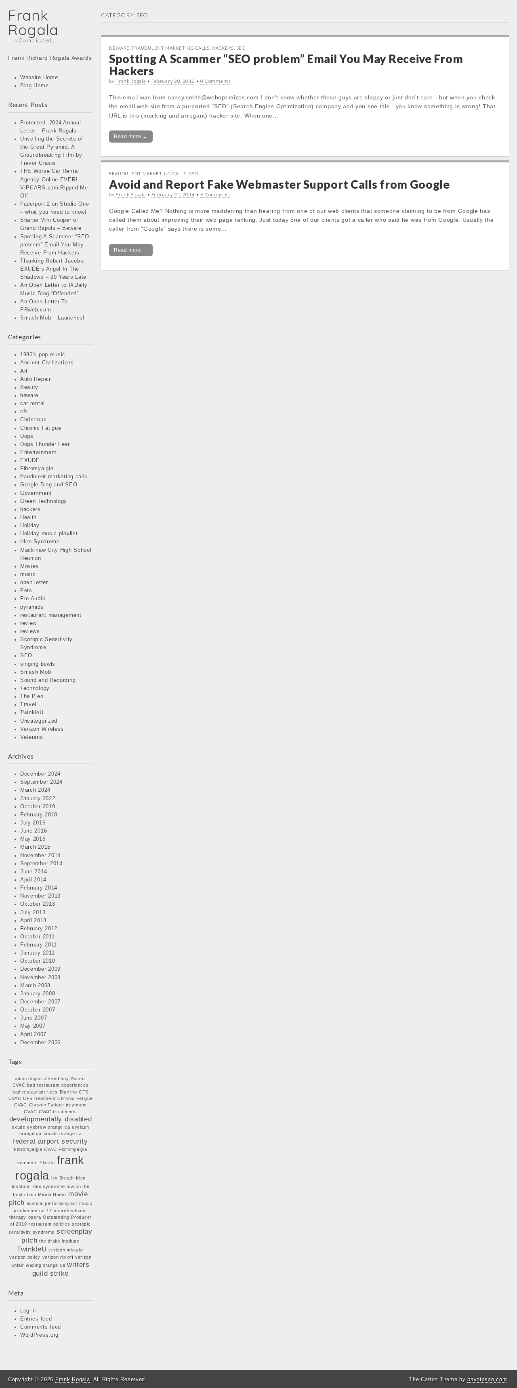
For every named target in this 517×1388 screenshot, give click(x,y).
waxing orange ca (45, 1265)
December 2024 (40, 774)
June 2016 (33, 831)
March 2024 (35, 790)
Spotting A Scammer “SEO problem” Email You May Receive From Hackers (54, 245)
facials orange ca (63, 1133)
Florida (47, 1162)
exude (18, 1127)
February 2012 (38, 929)
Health (28, 517)
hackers (30, 509)
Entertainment (38, 452)
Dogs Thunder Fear (45, 444)
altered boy (56, 1078)
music (28, 574)
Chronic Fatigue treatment (58, 1104)
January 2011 (37, 953)
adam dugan (28, 1078)
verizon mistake (66, 1249)
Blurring (68, 1091)
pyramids (32, 607)
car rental (32, 403)
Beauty (29, 387)
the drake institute (59, 1241)
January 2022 (37, 798)
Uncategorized (38, 721)
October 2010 (37, 961)
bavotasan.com (487, 1379)
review (28, 623)
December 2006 (40, 1042)
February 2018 (38, 815)
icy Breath (62, 1178)
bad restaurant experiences (57, 1085)
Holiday (30, 525)
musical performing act (52, 1203)
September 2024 (41, 782)
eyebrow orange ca (48, 1127)
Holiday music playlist (49, 533)
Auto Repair (35, 379)
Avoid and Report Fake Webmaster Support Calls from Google (279, 184)
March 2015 (35, 847)
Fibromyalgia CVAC (35, 1149)
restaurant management (51, 615)
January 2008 (37, 994)
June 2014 (33, 872)
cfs (24, 411)
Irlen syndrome (48, 1186)
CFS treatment (39, 1098)
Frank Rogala (33, 22)
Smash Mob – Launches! (52, 318)
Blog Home (34, 85)
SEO (26, 655)
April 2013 (33, 920)
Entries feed (36, 1319)
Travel (28, 704)
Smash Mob (35, 672)
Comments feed (40, 1327)
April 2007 (33, 1034)
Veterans (31, 737)
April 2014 (33, 880)
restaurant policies (49, 1224)
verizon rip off (58, 1257)
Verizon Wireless (42, 729)
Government (36, 493)
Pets (26, 590)
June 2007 (33, 1018)
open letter (34, 582)
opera (34, 1217)
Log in (28, 1311)
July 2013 (32, 912)
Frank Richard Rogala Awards (50, 58)
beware (29, 395)
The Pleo (32, 696)
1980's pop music (42, 355)
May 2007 (33, 1026)
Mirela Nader (52, 1194)
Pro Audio (32, 598)
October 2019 (37, 807)
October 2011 (37, 937)
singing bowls (37, 664)
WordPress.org (39, 1335)
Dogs (27, 436)
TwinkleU (32, 712)
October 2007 (37, 1010)
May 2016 (33, 839)
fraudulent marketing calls (54, 476)
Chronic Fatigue (40, 428)
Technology (35, 688)
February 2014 (38, 888)
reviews (30, 631)
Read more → (131, 136)
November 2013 (40, 896)
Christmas (33, 420)
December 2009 (40, 969)
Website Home (39, 77)
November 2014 (40, 855)
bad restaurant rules (35, 1091)
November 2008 (40, 977)
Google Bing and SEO (48, 485)
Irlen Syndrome (40, 542)
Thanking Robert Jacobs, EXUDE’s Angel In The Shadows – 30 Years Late (53, 269)
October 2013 (37, 904)
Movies (29, 566)
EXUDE (30, 460)
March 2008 (35, 985)
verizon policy (24, 1257)
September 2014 (41, 863)
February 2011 (38, 945)
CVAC (30, 1111)
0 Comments (215, 81)
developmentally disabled (50, 1119)
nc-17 (45, 1210)
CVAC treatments (58, 1111)
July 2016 (32, 823)
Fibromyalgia (36, 468)
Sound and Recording (48, 680)
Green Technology (43, 501)
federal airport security (50, 1141)
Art (24, 371)
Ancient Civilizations (47, 363)
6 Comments (215, 194)
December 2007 (40, 1002)
